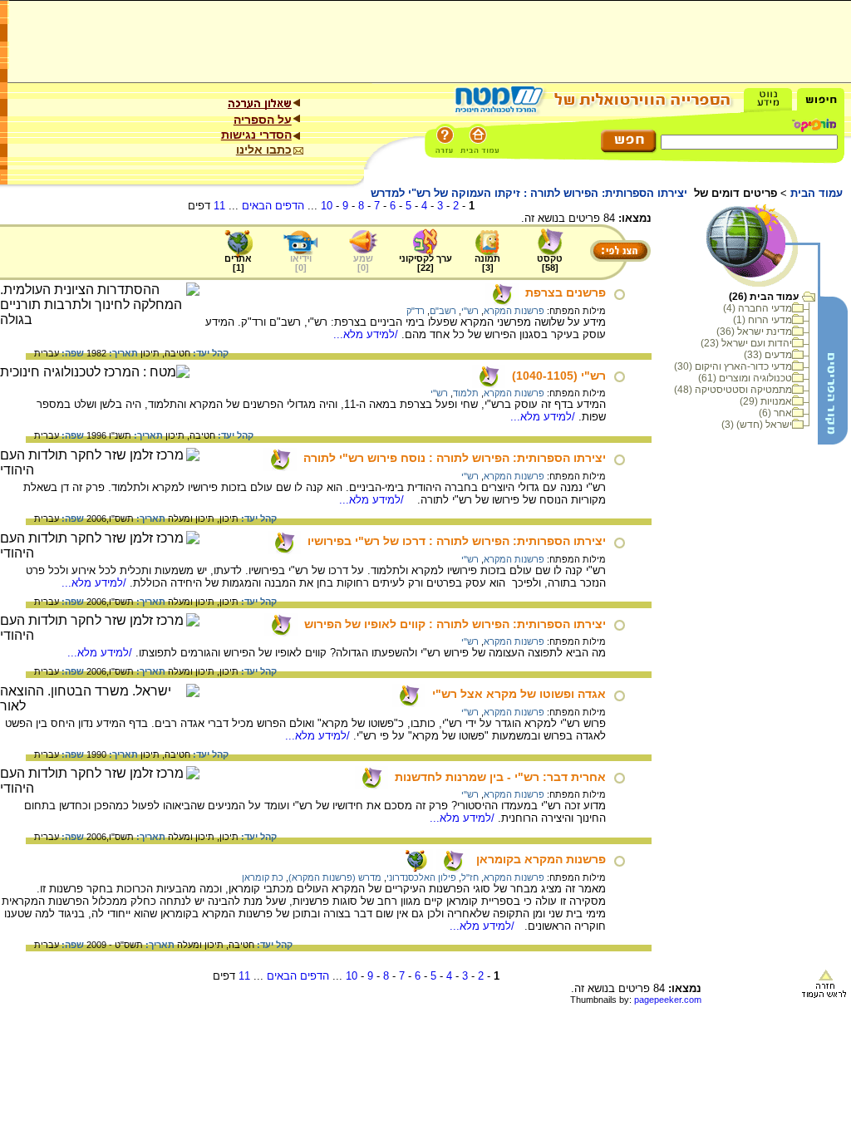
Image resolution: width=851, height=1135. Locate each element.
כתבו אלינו (264, 149)
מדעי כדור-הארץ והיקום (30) (733, 366)
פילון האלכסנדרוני (421, 877)
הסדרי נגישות (256, 134)
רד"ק (415, 311)
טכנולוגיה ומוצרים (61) (745, 378)
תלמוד (466, 393)
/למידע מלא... (367, 334)
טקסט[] (550, 263)
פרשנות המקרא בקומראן (541, 859)
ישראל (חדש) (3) (756, 424)
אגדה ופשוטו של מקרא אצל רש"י (519, 693)
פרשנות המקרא (514, 311)
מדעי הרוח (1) (762, 320)
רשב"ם (443, 311)
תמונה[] (487, 263)
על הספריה (263, 119)
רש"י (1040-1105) (559, 375)
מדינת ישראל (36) (754, 331)
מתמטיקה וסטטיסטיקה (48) (733, 390)
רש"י (470, 311)
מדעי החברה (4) (757, 308)
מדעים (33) (768, 355)
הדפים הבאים (273, 205)
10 (326, 205)
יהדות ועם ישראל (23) (746, 343)
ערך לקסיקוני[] (425, 263)
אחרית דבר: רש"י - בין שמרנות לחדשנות (500, 777)
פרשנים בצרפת (565, 292)
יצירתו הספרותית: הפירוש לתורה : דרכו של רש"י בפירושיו (456, 541)
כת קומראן (262, 877)
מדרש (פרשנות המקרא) (334, 877)
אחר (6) (775, 413)
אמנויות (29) (766, 401)
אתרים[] (238, 263)
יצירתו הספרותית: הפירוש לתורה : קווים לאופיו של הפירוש (455, 624)
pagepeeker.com (667, 1000)
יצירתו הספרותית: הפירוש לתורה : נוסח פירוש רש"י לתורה (454, 457)
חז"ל (470, 877)
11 (219, 205)
